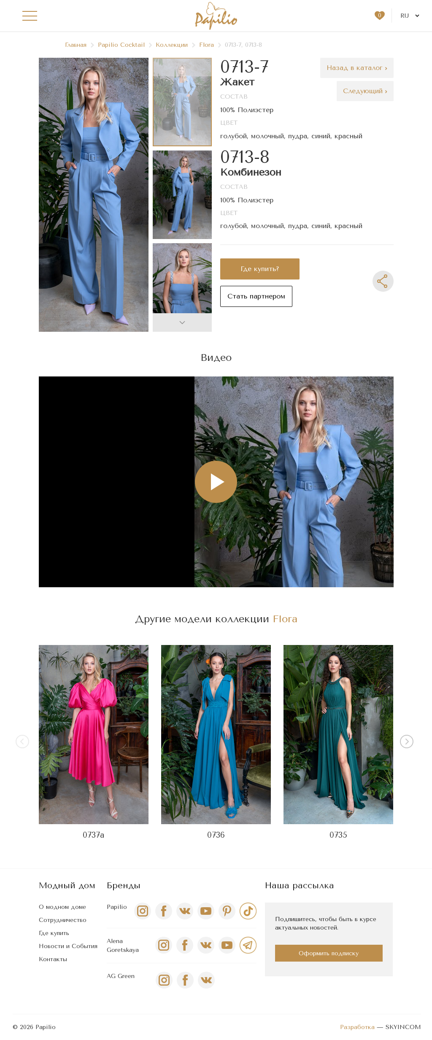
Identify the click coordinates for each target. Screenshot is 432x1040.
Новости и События (68, 946)
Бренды (123, 885)
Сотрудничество (62, 920)
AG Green (121, 976)
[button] (182, 322)
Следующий (364, 91)
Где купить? (259, 269)
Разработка (357, 1027)
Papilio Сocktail (121, 44)
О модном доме (62, 907)
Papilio (117, 907)
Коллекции (172, 44)
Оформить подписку (329, 953)
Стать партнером (256, 296)
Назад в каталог (356, 68)
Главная (75, 44)
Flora (206, 44)
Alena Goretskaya (123, 946)
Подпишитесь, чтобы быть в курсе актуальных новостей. (325, 923)
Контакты (53, 959)
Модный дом (67, 885)
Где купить (54, 933)
